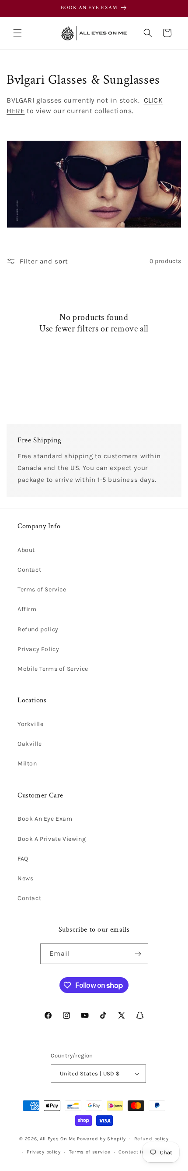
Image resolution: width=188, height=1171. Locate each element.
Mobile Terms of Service (52, 669)
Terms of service (90, 1152)
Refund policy (38, 629)
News (25, 878)
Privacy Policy (38, 649)
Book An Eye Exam (45, 818)
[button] (17, 33)
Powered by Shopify (101, 1138)
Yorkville (30, 724)
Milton (27, 763)
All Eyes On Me (58, 1138)
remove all (130, 329)
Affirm (27, 609)
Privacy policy (44, 1152)
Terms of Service (41, 589)
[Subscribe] (138, 953)
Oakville (29, 743)
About (26, 550)
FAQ (22, 858)
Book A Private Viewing (51, 839)
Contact (29, 569)
